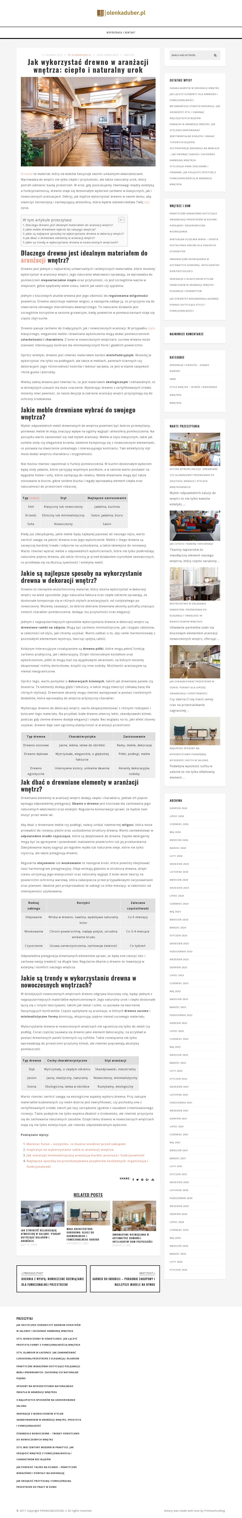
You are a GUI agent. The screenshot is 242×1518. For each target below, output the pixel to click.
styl (147, 202)
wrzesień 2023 (179, 959)
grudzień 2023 (179, 943)
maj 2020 (175, 1237)
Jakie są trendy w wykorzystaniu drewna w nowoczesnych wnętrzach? (72, 242)
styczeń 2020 (178, 1269)
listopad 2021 (179, 1094)
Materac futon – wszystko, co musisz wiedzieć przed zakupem (76, 1144)
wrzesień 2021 (179, 1110)
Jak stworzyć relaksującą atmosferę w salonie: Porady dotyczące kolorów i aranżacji (41, 1235)
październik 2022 (181, 1015)
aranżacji (33, 259)
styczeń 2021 (178, 1174)
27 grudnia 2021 (52, 54)
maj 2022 (175, 1046)
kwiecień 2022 (179, 1054)
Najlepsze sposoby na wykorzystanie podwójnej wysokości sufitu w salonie (189, 754)
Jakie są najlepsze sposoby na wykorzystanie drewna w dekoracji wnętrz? (75, 233)
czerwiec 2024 (179, 903)
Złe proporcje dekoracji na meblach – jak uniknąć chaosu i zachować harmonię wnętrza (195, 154)
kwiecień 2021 (179, 1150)
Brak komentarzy (108, 54)
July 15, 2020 (29, 1245)
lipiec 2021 (177, 1126)
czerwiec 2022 (179, 1039)
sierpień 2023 (178, 967)
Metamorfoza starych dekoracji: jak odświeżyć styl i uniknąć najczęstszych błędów (195, 112)
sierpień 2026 (178, 808)
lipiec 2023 (177, 975)
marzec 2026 (178, 848)
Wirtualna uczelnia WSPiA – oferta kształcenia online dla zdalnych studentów (194, 245)
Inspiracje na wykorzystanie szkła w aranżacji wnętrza (70, 1150)
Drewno (27, 174)
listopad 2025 (179, 871)
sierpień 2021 (178, 1118)
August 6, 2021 (121, 1245)
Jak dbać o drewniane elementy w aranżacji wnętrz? (60, 238)
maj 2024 (175, 911)
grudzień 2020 (179, 1182)
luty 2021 (176, 1166)
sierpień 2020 (178, 1214)
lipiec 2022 (177, 1031)
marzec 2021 (178, 1158)
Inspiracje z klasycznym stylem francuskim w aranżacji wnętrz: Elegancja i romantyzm (192, 284)
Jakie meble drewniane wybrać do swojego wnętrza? (61, 229)
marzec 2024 (178, 927)
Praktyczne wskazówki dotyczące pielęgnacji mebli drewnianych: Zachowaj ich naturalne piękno (48, 1372)
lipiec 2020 (177, 1222)
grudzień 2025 (179, 863)
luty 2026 (176, 856)
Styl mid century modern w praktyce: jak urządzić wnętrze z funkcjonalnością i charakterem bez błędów (45, 1453)
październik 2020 (181, 1198)
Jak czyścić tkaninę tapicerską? (191, 543)
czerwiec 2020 (179, 1230)
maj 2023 (175, 991)
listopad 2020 (179, 1190)
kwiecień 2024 (179, 919)
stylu (151, 328)
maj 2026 (175, 832)
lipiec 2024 (177, 895)
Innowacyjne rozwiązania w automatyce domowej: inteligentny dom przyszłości (132, 1238)
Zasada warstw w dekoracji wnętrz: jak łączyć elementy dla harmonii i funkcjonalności (195, 94)
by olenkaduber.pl (80, 54)
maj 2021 (175, 1142)
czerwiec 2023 (179, 983)
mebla (34, 498)
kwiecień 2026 (179, 840)
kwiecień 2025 (179, 879)
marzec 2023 (178, 1007)
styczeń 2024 (178, 935)
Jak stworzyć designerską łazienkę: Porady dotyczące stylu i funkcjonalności (194, 304)
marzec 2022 (178, 1062)
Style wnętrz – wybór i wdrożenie (193, 387)
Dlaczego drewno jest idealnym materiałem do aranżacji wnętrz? (69, 225)
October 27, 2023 (77, 1243)
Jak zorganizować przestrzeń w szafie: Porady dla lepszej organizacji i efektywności (192, 687)
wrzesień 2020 (179, 1206)
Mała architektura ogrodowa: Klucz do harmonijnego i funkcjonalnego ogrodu (83, 1234)
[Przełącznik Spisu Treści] (120, 220)
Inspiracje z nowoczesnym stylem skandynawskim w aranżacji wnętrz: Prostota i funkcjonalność (48, 1419)
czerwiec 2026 (179, 824)
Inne (173, 379)
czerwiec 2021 (179, 1134)
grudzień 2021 (179, 1086)
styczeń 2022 (178, 1078)
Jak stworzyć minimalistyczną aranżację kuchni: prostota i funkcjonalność (86, 1155)
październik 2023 (181, 951)
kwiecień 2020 (179, 1245)
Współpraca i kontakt (121, 32)
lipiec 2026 (177, 816)
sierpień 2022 (178, 1023)
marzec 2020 (178, 1253)
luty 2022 (176, 1070)
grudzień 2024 (179, 887)
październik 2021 (181, 1102)
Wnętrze (129, 54)
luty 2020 (176, 1261)
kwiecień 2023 (179, 999)
